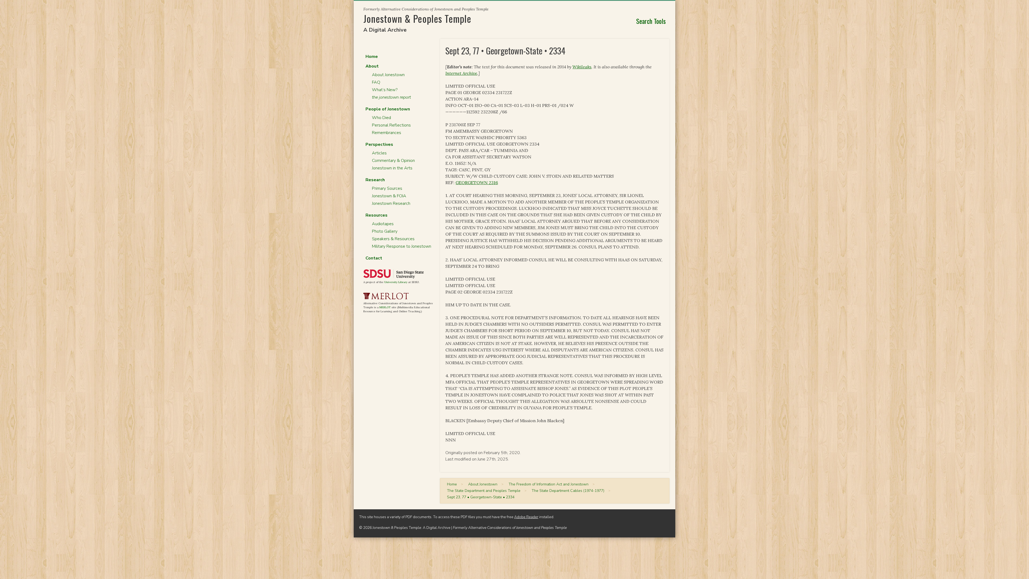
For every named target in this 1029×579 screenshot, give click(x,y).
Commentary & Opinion (393, 161)
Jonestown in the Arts (392, 168)
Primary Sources (387, 188)
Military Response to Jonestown (401, 246)
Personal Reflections (391, 125)
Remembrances (386, 133)
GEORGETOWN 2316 (477, 182)
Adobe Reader (526, 516)
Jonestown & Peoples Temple (417, 18)
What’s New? (384, 90)
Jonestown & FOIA (389, 196)
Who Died (381, 118)
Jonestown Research (391, 203)
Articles (379, 153)
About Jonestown (388, 75)
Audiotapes (383, 224)
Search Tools (651, 21)
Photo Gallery (384, 231)
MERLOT (385, 307)
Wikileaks (581, 66)
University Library (395, 282)
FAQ (376, 82)
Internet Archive (461, 73)
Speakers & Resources (393, 239)
